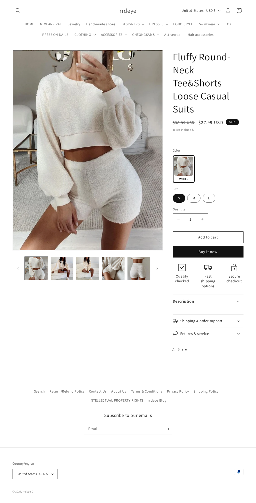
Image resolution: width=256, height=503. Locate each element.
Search (39, 391)
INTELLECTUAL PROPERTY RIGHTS (116, 400)
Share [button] (182, 349)
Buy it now (208, 251)
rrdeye (27, 491)
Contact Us (98, 391)
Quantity (179, 209)
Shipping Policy (206, 391)
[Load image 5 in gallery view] (138, 268)
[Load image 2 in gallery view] (62, 268)
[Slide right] (157, 268)
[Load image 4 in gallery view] (113, 268)
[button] (18, 10)
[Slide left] (18, 268)
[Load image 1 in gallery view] (36, 268)
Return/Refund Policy (67, 391)
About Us (118, 391)
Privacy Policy (178, 391)
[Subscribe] (167, 429)
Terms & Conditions (146, 391)
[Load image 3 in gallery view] (87, 268)
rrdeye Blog (157, 400)
